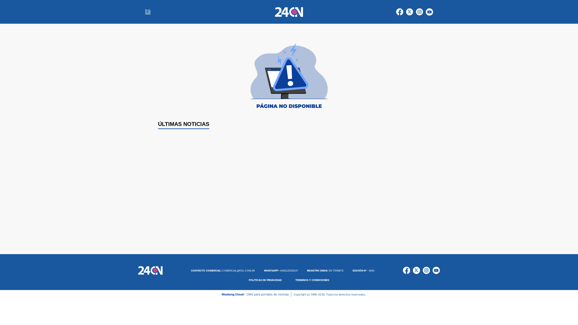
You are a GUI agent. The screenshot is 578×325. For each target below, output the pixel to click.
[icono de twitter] (409, 12)
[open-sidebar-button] (148, 12)
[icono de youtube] (429, 12)
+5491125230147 (281, 270)
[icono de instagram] (419, 12)
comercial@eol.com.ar (223, 270)
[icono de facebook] (399, 12)
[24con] (289, 12)
